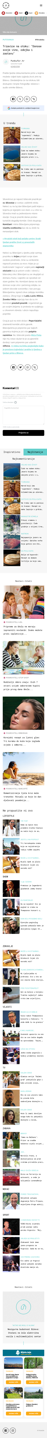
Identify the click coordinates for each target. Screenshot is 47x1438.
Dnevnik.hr (9, 13)
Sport (30, 13)
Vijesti (20, 13)
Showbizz (41, 13)
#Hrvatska (39, 40)
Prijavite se (24, 433)
